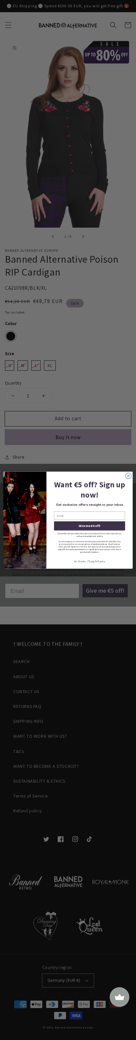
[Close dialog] (128, 476)
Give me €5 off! (90, 526)
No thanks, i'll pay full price (89, 561)
